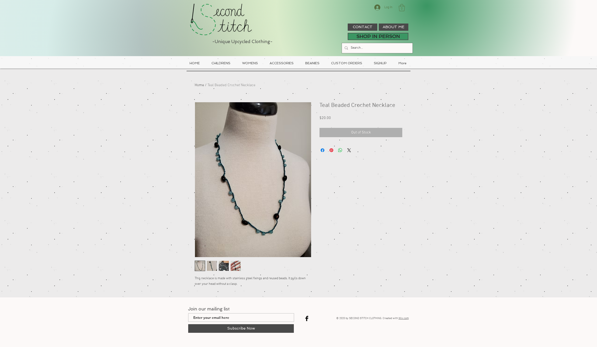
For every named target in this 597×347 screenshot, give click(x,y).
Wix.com (404, 318)
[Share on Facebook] (322, 150)
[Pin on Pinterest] (331, 150)
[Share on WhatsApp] (340, 150)
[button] (402, 7)
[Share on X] (349, 150)
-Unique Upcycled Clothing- (242, 41)
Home (199, 85)
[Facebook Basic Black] (306, 318)
